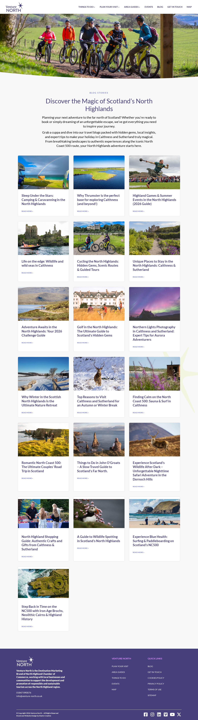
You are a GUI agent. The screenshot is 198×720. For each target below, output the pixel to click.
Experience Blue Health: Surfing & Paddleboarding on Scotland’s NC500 (153, 541)
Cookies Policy (156, 678)
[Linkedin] (159, 714)
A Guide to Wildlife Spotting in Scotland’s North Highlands (98, 539)
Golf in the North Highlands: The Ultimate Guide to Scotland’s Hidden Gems (97, 331)
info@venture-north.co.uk (29, 696)
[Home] (14, 7)
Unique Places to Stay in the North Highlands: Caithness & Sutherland (154, 265)
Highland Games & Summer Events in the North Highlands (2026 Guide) (154, 200)
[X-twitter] (179, 714)
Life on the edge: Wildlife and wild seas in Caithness (42, 263)
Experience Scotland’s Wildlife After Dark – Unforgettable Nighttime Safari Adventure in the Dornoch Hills (151, 471)
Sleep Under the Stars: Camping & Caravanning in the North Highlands (43, 200)
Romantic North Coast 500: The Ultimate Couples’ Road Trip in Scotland (42, 467)
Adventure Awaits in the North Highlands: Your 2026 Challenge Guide (42, 331)
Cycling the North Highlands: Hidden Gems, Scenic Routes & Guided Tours (98, 265)
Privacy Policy (156, 683)
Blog (160, 7)
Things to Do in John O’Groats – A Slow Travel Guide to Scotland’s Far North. (98, 467)
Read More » (27, 211)
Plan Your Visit (109, 7)
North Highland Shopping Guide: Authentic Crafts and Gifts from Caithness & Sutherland (42, 543)
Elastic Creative (45, 716)
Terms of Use (154, 689)
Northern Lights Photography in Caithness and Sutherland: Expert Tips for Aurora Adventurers (154, 333)
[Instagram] (152, 714)
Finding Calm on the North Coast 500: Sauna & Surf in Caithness (152, 401)
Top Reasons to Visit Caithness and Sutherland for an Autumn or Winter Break (98, 401)
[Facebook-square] (145, 714)
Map (189, 7)
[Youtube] (172, 714)
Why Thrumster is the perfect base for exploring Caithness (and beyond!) (98, 200)
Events (149, 7)
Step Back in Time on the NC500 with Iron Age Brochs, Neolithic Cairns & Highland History (42, 613)
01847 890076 (23, 692)
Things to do (85, 7)
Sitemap (152, 695)
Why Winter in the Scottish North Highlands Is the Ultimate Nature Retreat (41, 401)
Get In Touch (174, 7)
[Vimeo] (165, 714)
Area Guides (131, 7)
